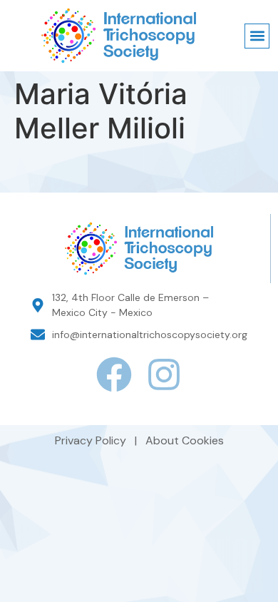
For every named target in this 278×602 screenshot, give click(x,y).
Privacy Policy (92, 440)
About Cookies (184, 440)
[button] (256, 36)
